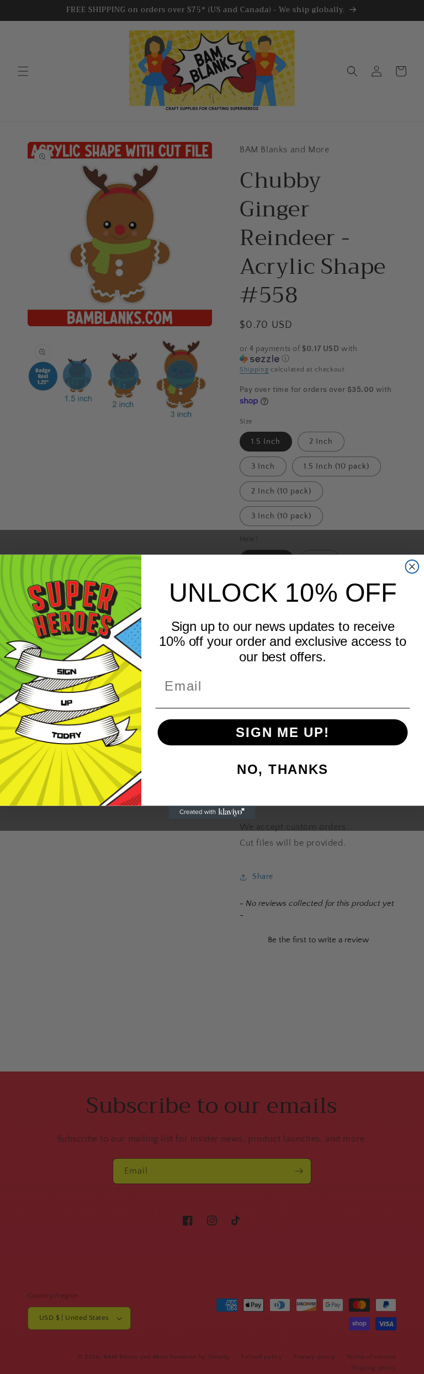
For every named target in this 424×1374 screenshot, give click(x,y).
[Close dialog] (412, 567)
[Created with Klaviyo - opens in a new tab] (212, 812)
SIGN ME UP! (282, 732)
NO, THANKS (282, 769)
